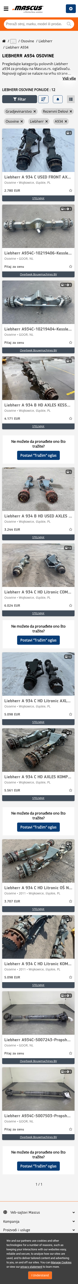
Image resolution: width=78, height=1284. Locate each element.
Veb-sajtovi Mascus (25, 1213)
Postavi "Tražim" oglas (38, 455)
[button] (19, 99)
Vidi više (69, 78)
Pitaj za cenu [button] (14, 267)
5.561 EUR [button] (12, 790)
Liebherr (45, 41)
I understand (40, 1275)
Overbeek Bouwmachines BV (38, 274)
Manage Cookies (61, 1262)
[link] (38, 150)
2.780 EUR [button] (12, 191)
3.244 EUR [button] (12, 530)
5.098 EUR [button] (12, 714)
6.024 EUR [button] (12, 606)
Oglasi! (71, 8)
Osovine (27, 41)
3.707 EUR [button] (12, 901)
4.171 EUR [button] (12, 419)
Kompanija (11, 1222)
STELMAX (38, 198)
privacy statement (31, 1266)
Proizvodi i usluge (16, 1230)
